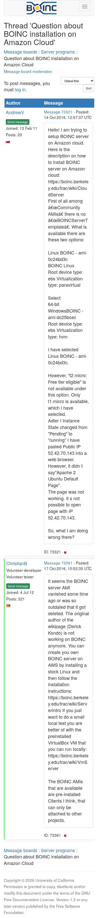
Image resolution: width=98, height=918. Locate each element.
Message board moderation (28, 71)
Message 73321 (58, 111)
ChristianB (16, 563)
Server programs (58, 51)
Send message (17, 122)
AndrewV (15, 112)
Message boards (20, 51)
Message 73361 (58, 562)
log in (20, 89)
